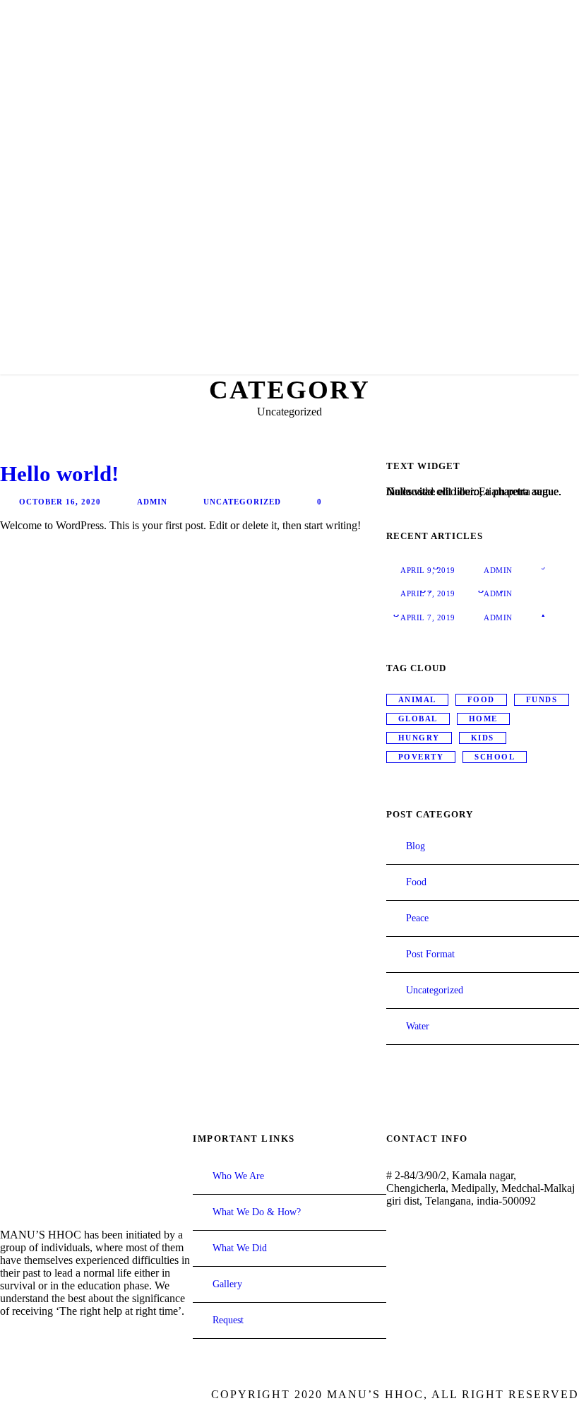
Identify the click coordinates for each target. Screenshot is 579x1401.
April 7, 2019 (427, 593)
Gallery (227, 1284)
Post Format (430, 954)
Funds (542, 699)
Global (418, 718)
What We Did (240, 1248)
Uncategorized (242, 501)
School (494, 756)
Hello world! (59, 473)
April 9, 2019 (427, 570)
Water (417, 1026)
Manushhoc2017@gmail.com (468, 1241)
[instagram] (56, 1340)
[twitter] (31, 1340)
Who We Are (238, 1176)
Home (483, 718)
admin (152, 501)
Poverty (421, 756)
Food (481, 699)
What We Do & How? (257, 1212)
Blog (415, 846)
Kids (482, 737)
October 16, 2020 (60, 501)
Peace (417, 918)
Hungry (419, 737)
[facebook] (5, 1340)
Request (228, 1320)
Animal (417, 699)
